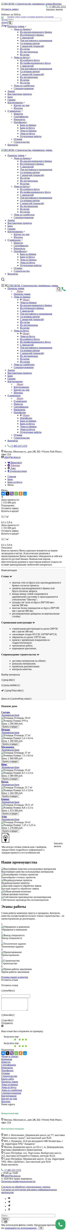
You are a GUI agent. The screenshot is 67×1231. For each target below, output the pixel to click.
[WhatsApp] (16, 493)
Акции (11, 91)
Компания (6, 1059)
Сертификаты (21, 116)
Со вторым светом (30, 43)
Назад (20, 291)
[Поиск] (59, 289)
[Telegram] (9, 1202)
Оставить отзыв (9, 980)
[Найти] (9, 23)
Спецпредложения (24, 88)
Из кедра (24, 54)
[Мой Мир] (25, 493)
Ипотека (18, 108)
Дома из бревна (22, 29)
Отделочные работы (30, 136)
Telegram (15, 465)
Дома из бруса (21, 57)
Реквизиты (19, 119)
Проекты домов (16, 26)
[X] (7, 493)
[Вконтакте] (9, 1198)
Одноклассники (18, 471)
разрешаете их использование (21, 1228)
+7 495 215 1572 (57, 6)
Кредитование (15, 102)
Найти (5, 1219)
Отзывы (18, 139)
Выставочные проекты (19, 94)
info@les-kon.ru (12, 457)
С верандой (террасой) (32, 46)
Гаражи (11, 99)
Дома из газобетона (24, 85)
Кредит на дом (21, 105)
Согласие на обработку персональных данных (25, 1186)
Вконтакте (16, 462)
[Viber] (12, 493)
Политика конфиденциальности (18, 1181)
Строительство (22, 142)
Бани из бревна (28, 125)
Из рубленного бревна (32, 35)
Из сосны (25, 49)
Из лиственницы (29, 51)
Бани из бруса (27, 128)
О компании (14, 111)
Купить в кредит (10, 727)
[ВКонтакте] (3, 493)
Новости (18, 113)
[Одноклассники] (20, 493)
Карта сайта (7, 1079)
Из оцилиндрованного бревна (36, 32)
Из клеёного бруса (30, 60)
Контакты (12, 144)
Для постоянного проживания (36, 40)
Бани (10, 97)
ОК (41, 1228)
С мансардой (27, 37)
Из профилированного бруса (35, 63)
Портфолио (20, 122)
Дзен (13, 468)
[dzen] (9, 1206)
